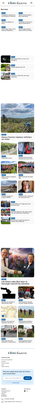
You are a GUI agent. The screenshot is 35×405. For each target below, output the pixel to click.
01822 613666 (10, 399)
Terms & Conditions (6, 360)
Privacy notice (15, 382)
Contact (3, 361)
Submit (27, 378)
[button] (3, 3)
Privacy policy (5, 363)
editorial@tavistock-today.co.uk (13, 401)
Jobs (2, 365)
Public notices (5, 366)
